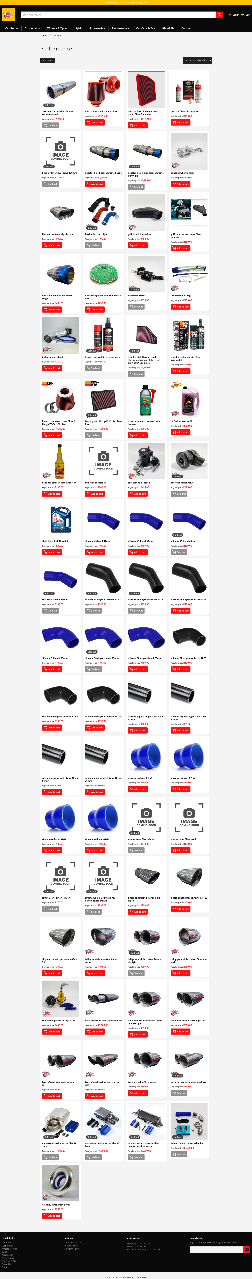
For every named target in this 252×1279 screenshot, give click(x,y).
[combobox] (122, 15)
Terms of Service (72, 1242)
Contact (5, 1267)
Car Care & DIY (9, 1261)
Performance (8, 1258)
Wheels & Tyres (9, 1248)
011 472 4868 (143, 1243)
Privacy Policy (70, 1245)
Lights (5, 1251)
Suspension (7, 1245)
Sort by (187, 60)
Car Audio (6, 1242)
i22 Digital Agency (140, 1277)
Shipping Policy (71, 1248)
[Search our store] (219, 15)
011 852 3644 (142, 1246)
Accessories (7, 1254)
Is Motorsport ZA (117, 1277)
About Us (6, 1264)
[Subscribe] (246, 1249)
